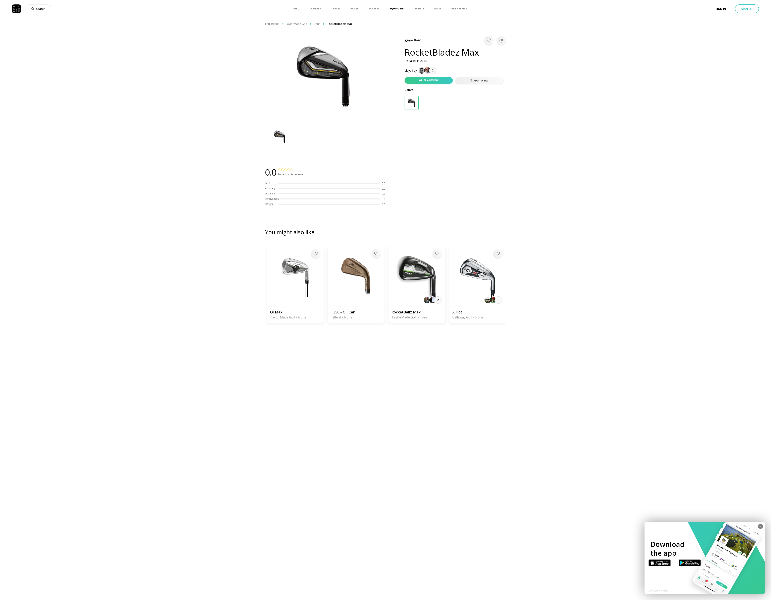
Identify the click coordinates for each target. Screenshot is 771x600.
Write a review (429, 80)
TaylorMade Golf (296, 24)
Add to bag (481, 80)
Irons (317, 24)
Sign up (747, 9)
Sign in (721, 9)
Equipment (272, 24)
